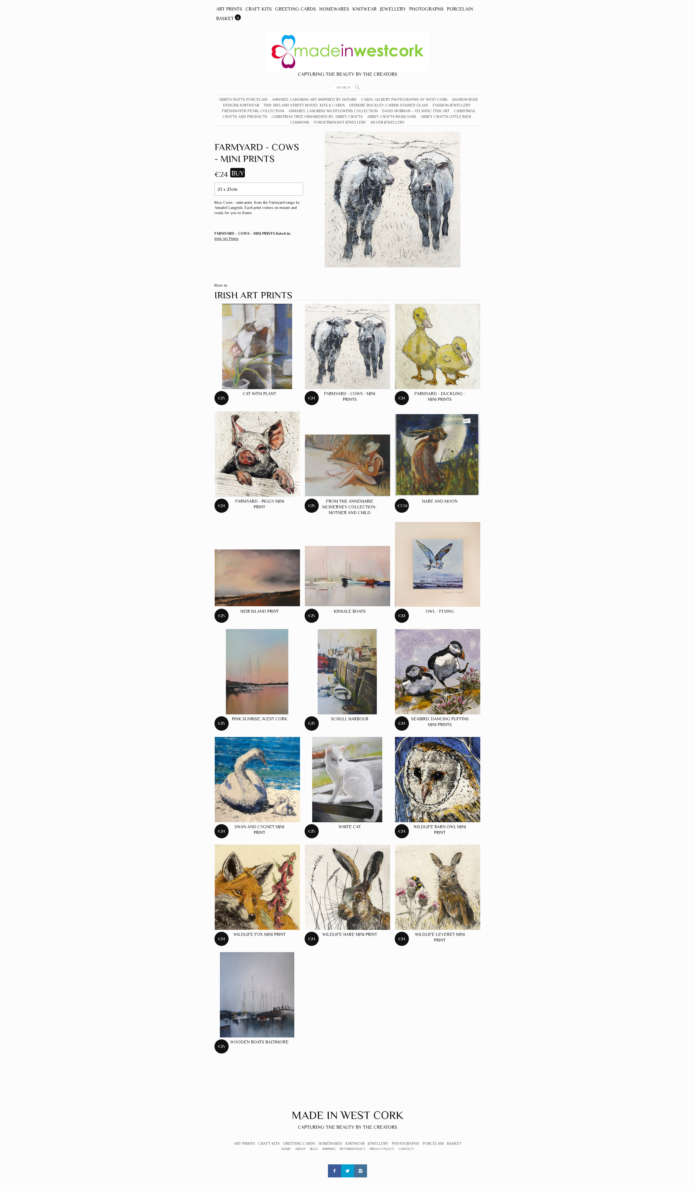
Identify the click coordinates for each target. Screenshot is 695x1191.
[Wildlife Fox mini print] (257, 887)
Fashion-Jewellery (451, 105)
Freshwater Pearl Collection (253, 111)
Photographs (426, 9)
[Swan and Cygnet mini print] (257, 780)
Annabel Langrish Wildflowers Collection (333, 111)
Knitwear (364, 9)
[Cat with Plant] (257, 346)
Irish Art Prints (226, 238)
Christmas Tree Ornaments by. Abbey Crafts (317, 116)
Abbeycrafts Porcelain (243, 99)
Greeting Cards (295, 9)
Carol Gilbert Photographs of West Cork (404, 99)
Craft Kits (258, 9)
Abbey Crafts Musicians (391, 116)
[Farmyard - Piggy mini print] (257, 454)
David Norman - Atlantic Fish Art (416, 111)
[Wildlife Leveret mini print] (438, 887)
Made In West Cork (347, 1115)
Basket (225, 18)
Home (286, 1149)
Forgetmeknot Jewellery (340, 122)
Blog (314, 1149)
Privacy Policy (382, 1149)
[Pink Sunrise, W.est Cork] (257, 672)
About (300, 1149)
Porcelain (460, 9)
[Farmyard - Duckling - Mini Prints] (438, 346)
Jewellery (393, 9)
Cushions (299, 122)
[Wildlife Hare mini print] (347, 887)
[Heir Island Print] (257, 578)
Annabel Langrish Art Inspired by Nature (314, 99)
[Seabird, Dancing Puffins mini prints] (438, 672)
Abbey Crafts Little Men (446, 116)
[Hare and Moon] (438, 455)
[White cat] (347, 780)
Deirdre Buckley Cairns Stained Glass (388, 105)
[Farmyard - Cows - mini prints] (347, 346)
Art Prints (229, 9)
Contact (406, 1149)
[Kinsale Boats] (347, 576)
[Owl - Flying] (438, 564)
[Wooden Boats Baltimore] (257, 995)
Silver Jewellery (388, 122)
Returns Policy (352, 1149)
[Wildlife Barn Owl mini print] (438, 780)
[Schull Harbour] (347, 672)
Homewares (334, 9)
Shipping (329, 1149)
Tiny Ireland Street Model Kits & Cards (304, 105)
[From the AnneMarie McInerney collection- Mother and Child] (347, 465)
